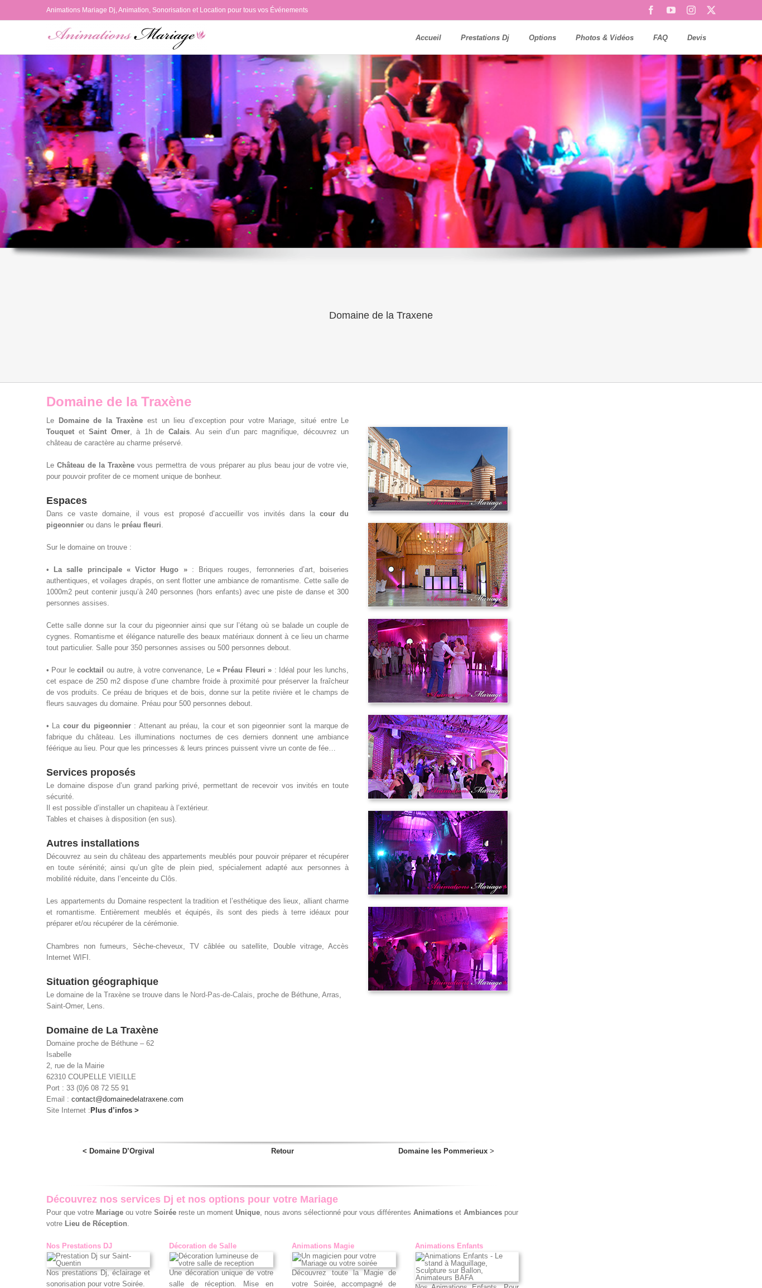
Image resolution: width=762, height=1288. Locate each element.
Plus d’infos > (114, 1110)
